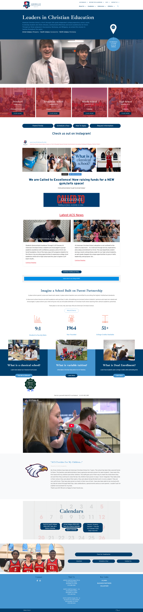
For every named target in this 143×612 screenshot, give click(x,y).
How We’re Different (24, 375)
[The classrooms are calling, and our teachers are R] (59, 160)
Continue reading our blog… (71, 272)
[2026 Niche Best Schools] (71, 385)
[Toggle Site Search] (118, 6)
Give (106, 2)
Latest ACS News (71, 215)
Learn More (71, 375)
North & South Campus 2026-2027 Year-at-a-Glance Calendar (50, 526)
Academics (91, 6)
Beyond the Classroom (95, 2)
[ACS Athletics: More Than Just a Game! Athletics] (109, 160)
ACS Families (82, 2)
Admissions (101, 6)
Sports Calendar (71, 530)
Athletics (110, 6)
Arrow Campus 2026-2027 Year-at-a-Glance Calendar (71, 525)
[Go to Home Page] (32, 5)
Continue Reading (31, 263)
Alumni (104, 580)
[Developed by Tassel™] (117, 610)
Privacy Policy (27, 610)
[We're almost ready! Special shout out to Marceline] (34, 160)
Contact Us (114, 2)
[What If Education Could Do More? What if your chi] (84, 160)
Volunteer (104, 586)
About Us (81, 6)
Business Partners (104, 583)
